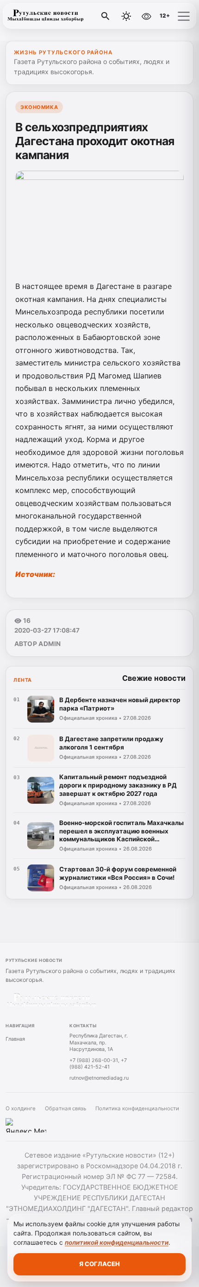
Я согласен (99, 1264)
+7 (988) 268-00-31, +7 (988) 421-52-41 (98, 1063)
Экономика (39, 107)
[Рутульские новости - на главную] (45, 16)
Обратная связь (65, 1108)
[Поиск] (105, 16)
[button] (184, 16)
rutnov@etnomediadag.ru (99, 1078)
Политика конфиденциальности (137, 1108)
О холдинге (21, 1108)
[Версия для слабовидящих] (146, 16)
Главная (15, 1039)
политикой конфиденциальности (116, 1242)
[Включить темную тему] (126, 16)
